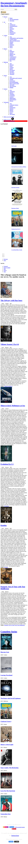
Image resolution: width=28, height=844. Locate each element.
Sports (11, 46)
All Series (12, 20)
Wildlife (11, 87)
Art (4, 22)
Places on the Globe (14, 83)
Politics (11, 43)
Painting (11, 31)
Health (11, 68)
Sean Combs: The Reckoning (9, 767)
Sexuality (12, 71)
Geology (12, 97)
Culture (5, 35)
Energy (11, 106)
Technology (6, 102)
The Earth (12, 85)
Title (5, 269)
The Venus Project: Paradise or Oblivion (11, 166)
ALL (11, 23)
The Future (12, 114)
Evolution (6, 506)
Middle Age (12, 54)
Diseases (12, 64)
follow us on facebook (9, 116)
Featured (6, 266)
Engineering (12, 107)
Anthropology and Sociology (16, 38)
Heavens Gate (5, 652)
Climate (11, 79)
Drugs (11, 66)
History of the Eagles (7, 744)
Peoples (11, 42)
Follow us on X (7, 119)
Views (5, 270)
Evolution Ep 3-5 (7, 464)
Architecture (12, 24)
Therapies (12, 74)
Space (11, 113)
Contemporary (13, 56)
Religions (12, 44)
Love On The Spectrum (8, 791)
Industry (11, 109)
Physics (11, 101)
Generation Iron (6, 814)
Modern (11, 55)
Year (5, 271)
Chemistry (12, 94)
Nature (5, 75)
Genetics (12, 67)
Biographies (12, 59)
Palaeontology (13, 99)
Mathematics (13, 98)
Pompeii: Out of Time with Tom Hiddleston (14, 625)
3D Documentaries (14, 19)
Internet (11, 110)
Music (11, 30)
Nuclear (11, 111)
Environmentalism (14, 82)
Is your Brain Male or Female (9, 249)
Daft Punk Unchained (7, 187)
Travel (11, 47)
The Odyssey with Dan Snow (11, 300)
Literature (12, 28)
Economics (12, 95)
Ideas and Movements (15, 40)
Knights (4, 525)
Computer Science (14, 105)
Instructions (15, 835)
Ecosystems (12, 81)
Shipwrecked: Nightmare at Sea (13, 406)
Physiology (12, 70)
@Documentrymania (20, 827)
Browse (5, 16)
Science (5, 89)
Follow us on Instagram (9, 121)
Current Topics (13, 39)
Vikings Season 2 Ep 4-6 (10, 344)
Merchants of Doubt (7, 208)
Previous (6, 259)
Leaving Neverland (6, 675)
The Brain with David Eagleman (11, 698)
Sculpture (12, 34)
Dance (11, 27)
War (10, 60)
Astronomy (12, 91)
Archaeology (13, 58)
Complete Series (9, 631)
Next (5, 260)
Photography (13, 32)
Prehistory (12, 51)
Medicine (6, 62)
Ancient (11, 52)
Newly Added (7, 267)
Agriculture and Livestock (16, 78)
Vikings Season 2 (8, 386)
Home (11, 18)
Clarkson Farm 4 (6, 721)
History (5, 48)
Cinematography (13, 26)
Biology (11, 93)
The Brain (12, 73)
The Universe (13, 86)
